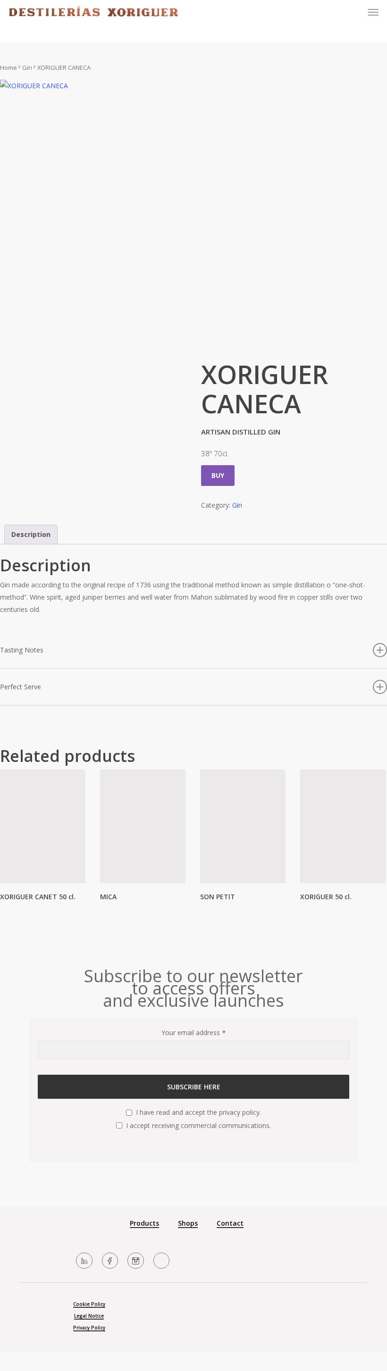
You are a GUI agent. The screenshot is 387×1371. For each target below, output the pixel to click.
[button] (373, 12)
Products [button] (144, 1223)
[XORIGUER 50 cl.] (343, 826)
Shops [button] (188, 1223)
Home (8, 67)
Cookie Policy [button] (89, 1304)
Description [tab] (30, 534)
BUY (217, 475)
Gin (27, 67)
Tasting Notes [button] (21, 649)
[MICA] (142, 826)
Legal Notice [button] (89, 1315)
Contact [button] (230, 1223)
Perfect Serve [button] (20, 686)
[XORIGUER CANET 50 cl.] (42, 826)
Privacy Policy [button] (89, 1327)
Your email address (193, 1032)
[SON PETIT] (243, 826)
